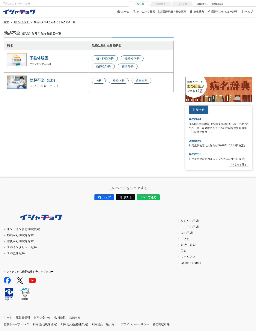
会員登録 (60, 317)
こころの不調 (190, 226)
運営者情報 (23, 317)
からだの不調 (190, 220)
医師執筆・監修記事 (174, 11)
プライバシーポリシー (135, 324)
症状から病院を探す (20, 241)
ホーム (125, 11)
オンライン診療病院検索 (23, 229)
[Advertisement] (218, 46)
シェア (106, 197)
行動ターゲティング (16, 324)
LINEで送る (149, 197)
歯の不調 (187, 232)
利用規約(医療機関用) (74, 324)
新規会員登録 (217, 4)
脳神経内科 (132, 58)
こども (185, 238)
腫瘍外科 (128, 66)
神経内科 (119, 80)
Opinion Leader (191, 262)
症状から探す (21, 22)
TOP (6, 22)
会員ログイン (202, 4)
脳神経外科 (103, 66)
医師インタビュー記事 (224, 11)
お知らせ (75, 317)
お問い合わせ (42, 317)
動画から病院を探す (20, 235)
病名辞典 (199, 11)
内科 (99, 80)
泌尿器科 (141, 80)
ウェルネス (188, 256)
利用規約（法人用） (104, 324)
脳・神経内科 (105, 58)
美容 (184, 250)
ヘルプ (249, 11)
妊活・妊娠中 (190, 244)
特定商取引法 (161, 324)
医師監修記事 (16, 253)
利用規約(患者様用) (45, 324)
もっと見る (240, 164)
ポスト (127, 197)
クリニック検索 (146, 11)
